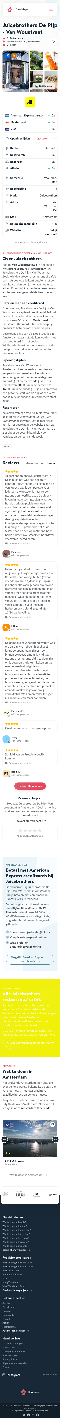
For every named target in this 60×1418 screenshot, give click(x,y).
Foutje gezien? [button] (20, 242)
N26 (4, 1278)
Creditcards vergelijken (15, 1290)
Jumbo (6, 1303)
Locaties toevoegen (12, 1343)
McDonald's (8, 1314)
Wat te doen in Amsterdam (25, 1174)
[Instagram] (33, 1415)
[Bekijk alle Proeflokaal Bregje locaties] (16, 1195)
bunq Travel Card (11, 1282)
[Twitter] (23, 1415)
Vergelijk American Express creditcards (28, 959)
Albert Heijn (8, 1307)
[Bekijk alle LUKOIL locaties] (49, 1195)
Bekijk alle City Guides (14, 1249)
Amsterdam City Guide (35, 1108)
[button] (7, 55)
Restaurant (49, 178)
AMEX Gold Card (11, 1270)
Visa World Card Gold (13, 1286)
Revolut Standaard (12, 1274)
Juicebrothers (49, 195)
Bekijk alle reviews (30, 786)
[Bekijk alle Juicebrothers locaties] (30, 103)
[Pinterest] (28, 1415)
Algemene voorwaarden (14, 1363)
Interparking (9, 1326)
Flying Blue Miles (23, 908)
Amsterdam (34, 41)
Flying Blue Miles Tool (13, 1351)
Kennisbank (8, 1347)
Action (5, 1322)
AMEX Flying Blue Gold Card (17, 1262)
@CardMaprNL (50, 1374)
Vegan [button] (7, 446)
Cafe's (54, 182)
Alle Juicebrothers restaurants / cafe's (30, 1042)
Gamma (6, 1310)
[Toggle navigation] (51, 9)
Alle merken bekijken (13, 1330)
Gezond (50, 148)
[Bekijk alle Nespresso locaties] (32, 1195)
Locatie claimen (39, 242)
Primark (6, 1318)
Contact (6, 1367)
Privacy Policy (9, 1359)
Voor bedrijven (10, 1355)
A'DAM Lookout (15, 1161)
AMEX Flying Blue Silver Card (17, 1266)
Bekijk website (51, 232)
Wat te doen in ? (14, 1222)
